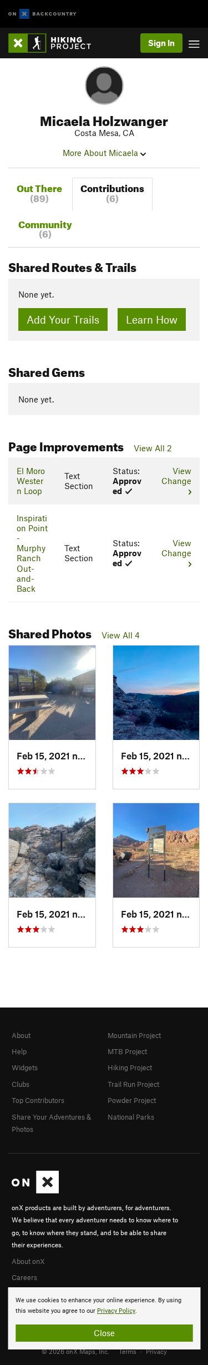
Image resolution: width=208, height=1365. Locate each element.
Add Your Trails (63, 319)
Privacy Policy (116, 1310)
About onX (28, 1261)
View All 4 (121, 635)
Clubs (20, 1084)
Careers (24, 1277)
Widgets (25, 1067)
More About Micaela (101, 153)
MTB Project (127, 1051)
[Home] (55, 43)
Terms (127, 1351)
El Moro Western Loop (31, 481)
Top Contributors (38, 1100)
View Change (176, 476)
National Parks (131, 1116)
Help (19, 1051)
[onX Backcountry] (42, 14)
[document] (104, 1318)
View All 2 (153, 448)
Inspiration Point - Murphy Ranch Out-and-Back (32, 553)
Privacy (156, 1351)
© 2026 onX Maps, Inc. (75, 1351)
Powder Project (132, 1100)
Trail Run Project (133, 1084)
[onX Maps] (35, 1190)
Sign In (161, 43)
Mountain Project (134, 1035)
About (21, 1035)
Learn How (151, 319)
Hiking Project (130, 1067)
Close (104, 1333)
